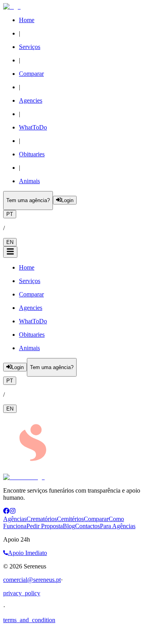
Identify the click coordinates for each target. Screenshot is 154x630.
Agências (14, 519)
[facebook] (6, 511)
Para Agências (117, 526)
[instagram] (12, 511)
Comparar (96, 519)
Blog (69, 526)
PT (9, 214)
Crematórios (41, 519)
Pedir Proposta (44, 526)
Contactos (87, 526)
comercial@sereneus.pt (32, 579)
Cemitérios (70, 519)
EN (9, 242)
